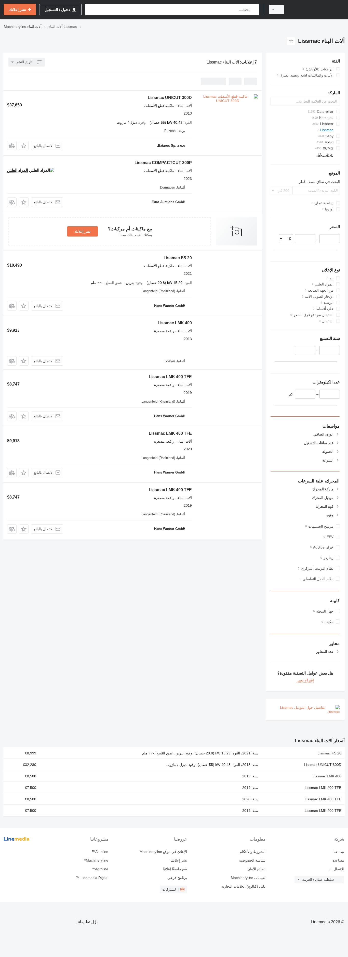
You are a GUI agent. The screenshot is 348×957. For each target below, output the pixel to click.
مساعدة (338, 860)
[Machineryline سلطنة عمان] (317, 9)
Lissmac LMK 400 (175, 323)
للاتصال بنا (336, 869)
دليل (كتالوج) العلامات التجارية (243, 886)
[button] (24, 145)
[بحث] (254, 9)
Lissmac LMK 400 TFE (170, 377)
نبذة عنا (338, 852)
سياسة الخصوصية (252, 860)
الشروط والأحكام (252, 852)
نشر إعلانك (82, 231)
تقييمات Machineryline (248, 878)
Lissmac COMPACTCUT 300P (163, 162)
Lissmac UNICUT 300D (170, 97)
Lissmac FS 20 (178, 258)
